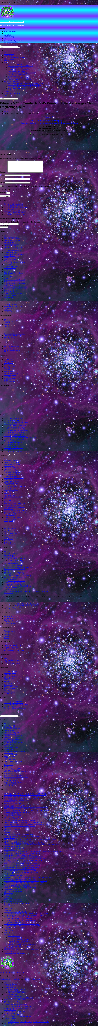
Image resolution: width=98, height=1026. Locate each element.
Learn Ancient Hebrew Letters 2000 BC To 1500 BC (24, 86)
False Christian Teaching (11, 257)
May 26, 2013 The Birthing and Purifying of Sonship (20, 888)
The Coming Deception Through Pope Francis (22, 73)
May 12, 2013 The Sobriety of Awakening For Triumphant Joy (23, 884)
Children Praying (9, 242)
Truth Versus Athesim (10, 295)
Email (2, 179)
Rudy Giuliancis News (11, 373)
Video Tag (7, 932)
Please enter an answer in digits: (9, 189)
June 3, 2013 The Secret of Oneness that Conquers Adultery (22, 867)
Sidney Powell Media (10, 378)
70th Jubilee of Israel (14, 76)
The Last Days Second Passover (13, 448)
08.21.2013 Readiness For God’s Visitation (17, 800)
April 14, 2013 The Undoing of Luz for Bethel (18, 805)
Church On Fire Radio (10, 819)
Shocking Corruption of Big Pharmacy (19, 79)
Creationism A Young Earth (12, 249)
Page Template (8, 893)
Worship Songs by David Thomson (14, 57)
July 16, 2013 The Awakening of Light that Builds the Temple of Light (25, 858)
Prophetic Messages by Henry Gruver (26, 605)
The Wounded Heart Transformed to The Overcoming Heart (22, 925)
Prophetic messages (10, 31)
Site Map (6, 906)
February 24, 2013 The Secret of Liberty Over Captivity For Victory (24, 843)
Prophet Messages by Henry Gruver (15, 283)
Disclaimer (7, 832)
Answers (6, 61)
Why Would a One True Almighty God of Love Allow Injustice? (23, 949)
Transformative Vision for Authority (14, 927)
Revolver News (8, 371)
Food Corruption (9, 261)
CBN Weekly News (10, 375)
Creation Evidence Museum (12, 335)
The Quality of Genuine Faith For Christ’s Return (19, 917)
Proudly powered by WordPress (10, 979)
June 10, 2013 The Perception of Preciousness (18, 862)
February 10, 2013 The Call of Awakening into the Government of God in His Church (30, 839)
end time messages (9, 37)
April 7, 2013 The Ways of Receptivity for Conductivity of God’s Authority (26, 810)
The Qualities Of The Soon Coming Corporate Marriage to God (23, 915)
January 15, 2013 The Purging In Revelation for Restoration (22, 853)
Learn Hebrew (8, 264)
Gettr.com (7, 322)
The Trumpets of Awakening (12, 922)
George (6, 607)
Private (6, 278)
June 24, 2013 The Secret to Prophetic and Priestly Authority (22, 865)
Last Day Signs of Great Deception (14, 262)
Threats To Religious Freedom (13, 293)
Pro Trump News (9, 364)
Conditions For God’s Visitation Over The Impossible (20, 820)
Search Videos (8, 905)
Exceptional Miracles (10, 252)
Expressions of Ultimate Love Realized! (12, 22)
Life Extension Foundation (12, 350)
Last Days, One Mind (10, 209)
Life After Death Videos (15, 64)
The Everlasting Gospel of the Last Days (16, 912)
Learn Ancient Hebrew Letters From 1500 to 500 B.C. (24, 85)
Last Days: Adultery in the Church (14, 212)
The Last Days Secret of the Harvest (15, 211)
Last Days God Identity (11, 446)
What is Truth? (12, 589)
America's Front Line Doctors (13, 306)
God (5, 33)
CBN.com (7, 370)
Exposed (6, 91)
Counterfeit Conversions (11, 244)
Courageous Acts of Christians (13, 247)
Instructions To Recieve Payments (14, 848)
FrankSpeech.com (9, 321)
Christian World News (10, 361)
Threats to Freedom (10, 292)
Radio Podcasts (8, 285)
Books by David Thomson (12, 238)
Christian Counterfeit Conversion (18, 69)
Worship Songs (8, 55)
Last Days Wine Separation (12, 449)
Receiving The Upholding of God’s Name (16, 903)
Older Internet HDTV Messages (13, 891)
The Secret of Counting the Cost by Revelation (18, 918)
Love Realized (8, 874)
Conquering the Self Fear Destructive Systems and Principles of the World (26, 824)
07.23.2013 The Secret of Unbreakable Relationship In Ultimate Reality (25, 795)
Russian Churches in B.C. (12, 570)
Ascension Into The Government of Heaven (17, 812)
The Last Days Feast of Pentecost (14, 439)
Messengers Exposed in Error (16, 71)
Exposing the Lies (9, 256)
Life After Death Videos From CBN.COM (20, 66)
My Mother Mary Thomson (12, 93)
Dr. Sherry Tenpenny (10, 305)
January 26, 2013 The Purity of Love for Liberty (18, 855)
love (5, 38)
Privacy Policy (8, 898)
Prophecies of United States (12, 281)
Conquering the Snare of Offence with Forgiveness (19, 826)
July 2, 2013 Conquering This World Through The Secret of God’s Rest (25, 860)
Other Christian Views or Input (13, 273)
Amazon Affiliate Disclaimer (12, 803)
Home (6, 52)
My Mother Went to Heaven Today (28, 604)
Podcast (6, 275)
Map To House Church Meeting (13, 875)
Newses (27, 979)
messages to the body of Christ (13, 40)
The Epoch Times (9, 366)
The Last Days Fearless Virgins (13, 434)
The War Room (8, 359)
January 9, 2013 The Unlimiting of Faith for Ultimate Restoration (23, 857)
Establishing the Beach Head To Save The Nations (19, 834)
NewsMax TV (8, 363)
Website (2, 182)
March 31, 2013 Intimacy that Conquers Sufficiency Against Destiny (24, 882)
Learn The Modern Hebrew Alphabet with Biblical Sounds (25, 83)
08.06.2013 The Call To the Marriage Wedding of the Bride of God (24, 798)
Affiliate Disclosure (10, 802)
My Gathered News (10, 268)
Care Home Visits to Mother (12, 815)
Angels (6, 235)
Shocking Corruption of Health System (15, 287)
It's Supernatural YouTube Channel (14, 334)
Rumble (6, 319)
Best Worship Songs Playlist (12, 814)
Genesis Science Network (11, 339)
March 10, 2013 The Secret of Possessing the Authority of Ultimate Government (28, 877)
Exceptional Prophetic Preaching (14, 254)
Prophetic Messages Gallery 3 (13, 901)
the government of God (11, 42)
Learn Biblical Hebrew (11, 81)
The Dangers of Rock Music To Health (19, 78)
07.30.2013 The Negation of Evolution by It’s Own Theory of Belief (28, 591)
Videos (6, 62)
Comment (3, 172)
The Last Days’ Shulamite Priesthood (15, 436)
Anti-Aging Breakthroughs (12, 346)
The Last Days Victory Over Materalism (16, 207)
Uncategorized (8, 297)
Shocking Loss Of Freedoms (16, 74)
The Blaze (7, 376)
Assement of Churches (11, 237)
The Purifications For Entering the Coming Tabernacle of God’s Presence (26, 913)
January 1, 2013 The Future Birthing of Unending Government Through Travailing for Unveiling (33, 851)
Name (2, 175)
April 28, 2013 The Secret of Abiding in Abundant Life (20, 808)
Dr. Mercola (7, 310)
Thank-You (7, 910)
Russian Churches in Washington (14, 572)
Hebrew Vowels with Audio (16, 88)
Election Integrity (9, 368)
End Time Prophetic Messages (13, 250)
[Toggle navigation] (1, 45)
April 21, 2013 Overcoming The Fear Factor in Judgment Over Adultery (26, 807)
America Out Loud (9, 308)
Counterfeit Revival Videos (16, 67)
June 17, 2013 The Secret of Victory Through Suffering (20, 863)
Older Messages (9, 59)
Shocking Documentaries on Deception (16, 288)
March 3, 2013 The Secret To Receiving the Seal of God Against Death (25, 881)
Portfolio (6, 896)
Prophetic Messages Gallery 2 (13, 900)
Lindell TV (7, 380)
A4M (5, 352)
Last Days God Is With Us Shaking (14, 214)
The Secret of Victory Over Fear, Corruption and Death (20, 920)
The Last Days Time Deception (13, 206)
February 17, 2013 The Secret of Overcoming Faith (19, 841)
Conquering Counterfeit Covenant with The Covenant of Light (23, 822)
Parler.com (7, 324)
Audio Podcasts (9, 54)
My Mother (7, 269)
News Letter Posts (9, 271)
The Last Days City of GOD (12, 444)
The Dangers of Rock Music (12, 584)
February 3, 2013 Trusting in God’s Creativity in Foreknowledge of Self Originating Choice (31, 845)
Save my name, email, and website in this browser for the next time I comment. (26, 186)
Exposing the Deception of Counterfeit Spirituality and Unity (22, 836)
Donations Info (8, 593)
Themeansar (36, 979)
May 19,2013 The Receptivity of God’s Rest (17, 886)
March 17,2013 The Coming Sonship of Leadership (19, 879)
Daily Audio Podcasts (10, 831)
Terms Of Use (8, 908)
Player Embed (8, 894)
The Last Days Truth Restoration (14, 432)
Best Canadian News (10, 382)
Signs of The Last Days (11, 290)
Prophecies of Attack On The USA (14, 280)
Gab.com (6, 326)
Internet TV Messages (17, 607)
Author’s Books (9, 90)
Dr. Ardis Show (8, 311)
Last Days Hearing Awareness (13, 451)
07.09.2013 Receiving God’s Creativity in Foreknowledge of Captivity (25, 793)
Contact (6, 95)
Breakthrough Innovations (12, 240)
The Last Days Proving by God (13, 204)
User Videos (7, 929)
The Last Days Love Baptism (13, 442)
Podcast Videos (8, 276)
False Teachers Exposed (11, 259)
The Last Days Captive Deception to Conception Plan (20, 437)
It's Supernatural (9, 337)
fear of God (7, 35)
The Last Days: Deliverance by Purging (16, 430)
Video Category (8, 931)
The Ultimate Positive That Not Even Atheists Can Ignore (21, 924)
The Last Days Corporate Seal (13, 441)
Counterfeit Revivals (10, 245)
